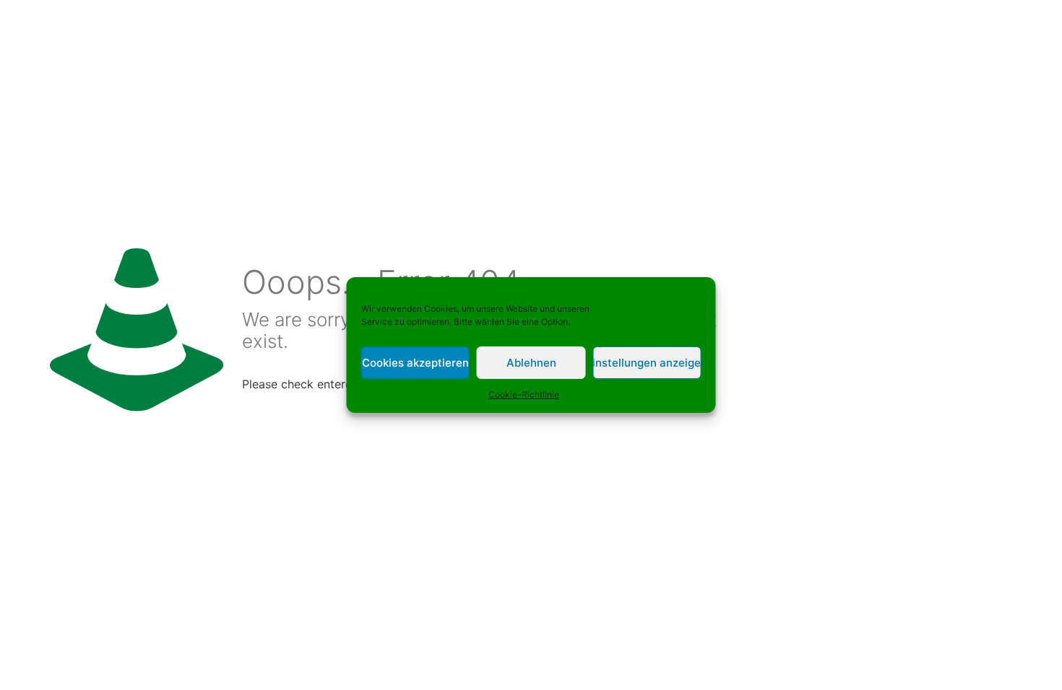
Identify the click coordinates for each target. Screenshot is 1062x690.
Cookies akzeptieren (415, 363)
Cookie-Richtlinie (523, 394)
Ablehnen (531, 363)
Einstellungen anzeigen (646, 363)
